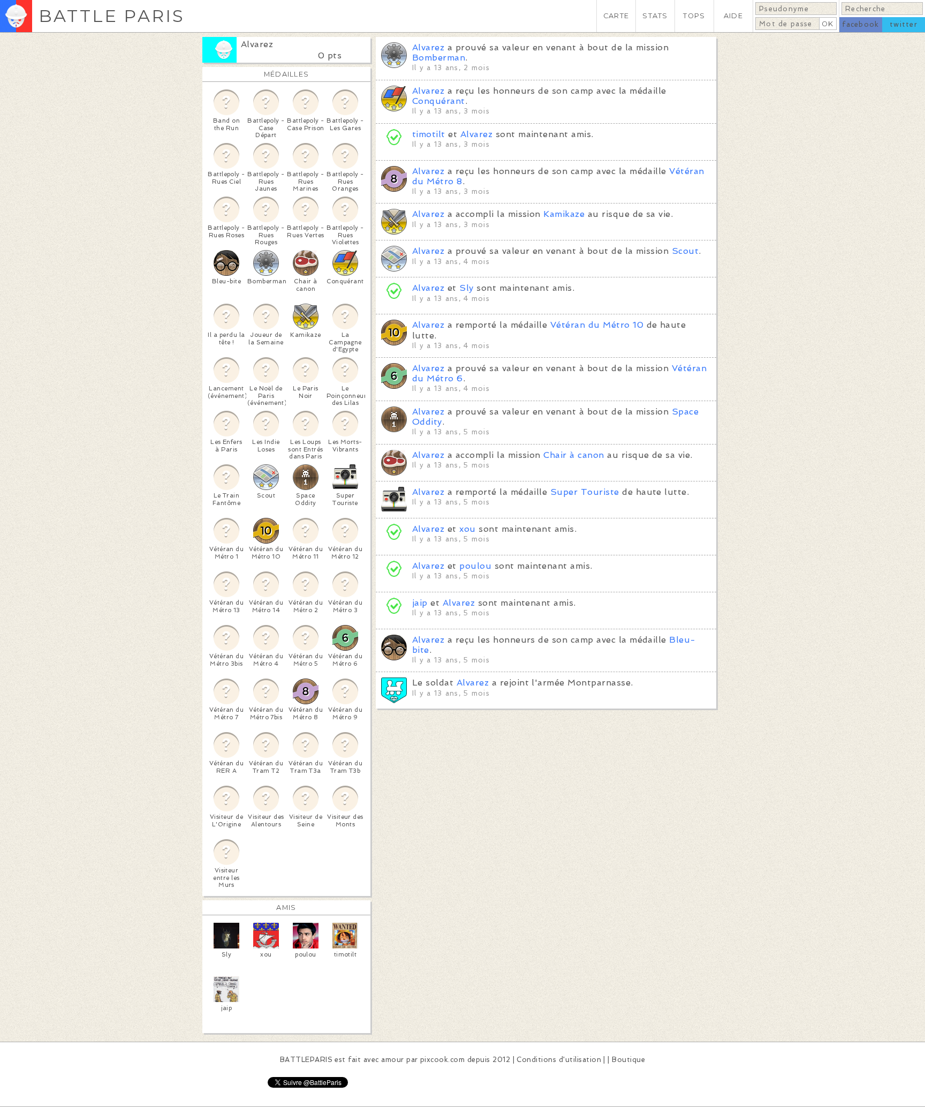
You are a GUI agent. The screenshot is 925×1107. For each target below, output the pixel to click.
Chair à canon (573, 455)
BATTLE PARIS (112, 15)
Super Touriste (584, 492)
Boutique (628, 1060)
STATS (655, 16)
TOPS (694, 16)
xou (467, 529)
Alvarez (257, 44)
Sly (466, 288)
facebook (860, 24)
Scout (685, 251)
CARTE (616, 16)
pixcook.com (442, 1060)
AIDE (733, 16)
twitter (904, 24)
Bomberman (438, 57)
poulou (475, 566)
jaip (420, 603)
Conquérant (438, 101)
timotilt (428, 134)
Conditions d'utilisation (559, 1060)
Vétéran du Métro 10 (596, 325)
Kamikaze (564, 214)
